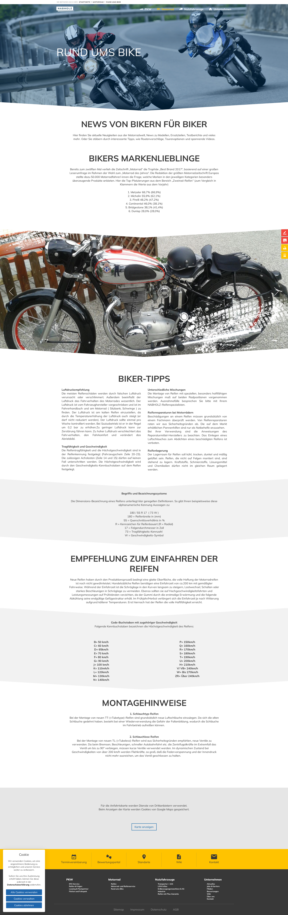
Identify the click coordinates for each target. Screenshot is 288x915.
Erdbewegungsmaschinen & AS (171, 889)
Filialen (210, 889)
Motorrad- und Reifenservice (123, 886)
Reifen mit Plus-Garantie (168, 894)
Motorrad (114, 879)
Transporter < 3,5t (165, 884)
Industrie (161, 891)
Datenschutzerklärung (18, 884)
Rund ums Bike (117, 889)
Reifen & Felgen (75, 886)
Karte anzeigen (144, 827)
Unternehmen (213, 879)
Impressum (137, 909)
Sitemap (119, 909)
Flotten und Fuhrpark (78, 891)
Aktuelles (211, 884)
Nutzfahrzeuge (165, 879)
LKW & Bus (162, 886)
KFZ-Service (74, 884)
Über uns (210, 896)
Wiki (209, 894)
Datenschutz (158, 909)
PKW (69, 879)
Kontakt (210, 899)
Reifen (113, 884)
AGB (176, 909)
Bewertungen (213, 891)
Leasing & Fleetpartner (78, 889)
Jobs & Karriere (213, 886)
